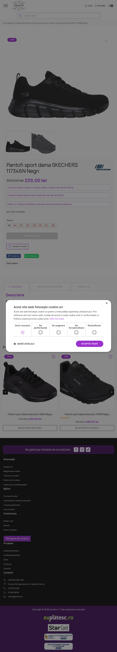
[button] (24, 343)
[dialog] (58, 326)
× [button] (106, 303)
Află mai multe (57, 318)
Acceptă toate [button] (89, 343)
